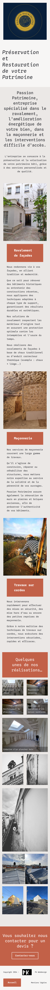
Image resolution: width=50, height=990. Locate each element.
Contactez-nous (25, 955)
